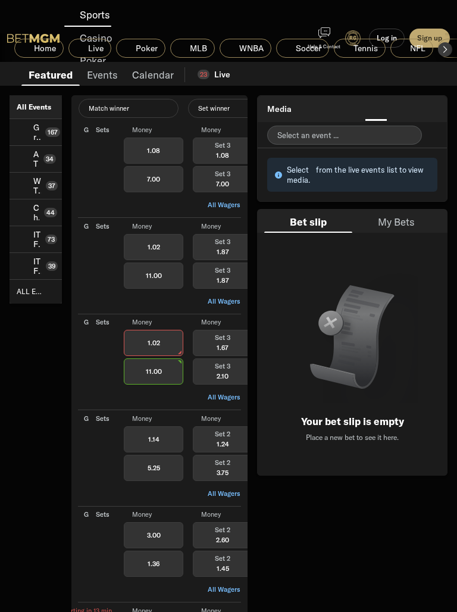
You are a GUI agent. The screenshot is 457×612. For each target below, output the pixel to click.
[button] (445, 49)
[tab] (50, 74)
